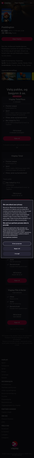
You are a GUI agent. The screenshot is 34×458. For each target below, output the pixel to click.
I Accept (17, 253)
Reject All (17, 248)
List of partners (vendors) (10, 237)
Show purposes (17, 243)
